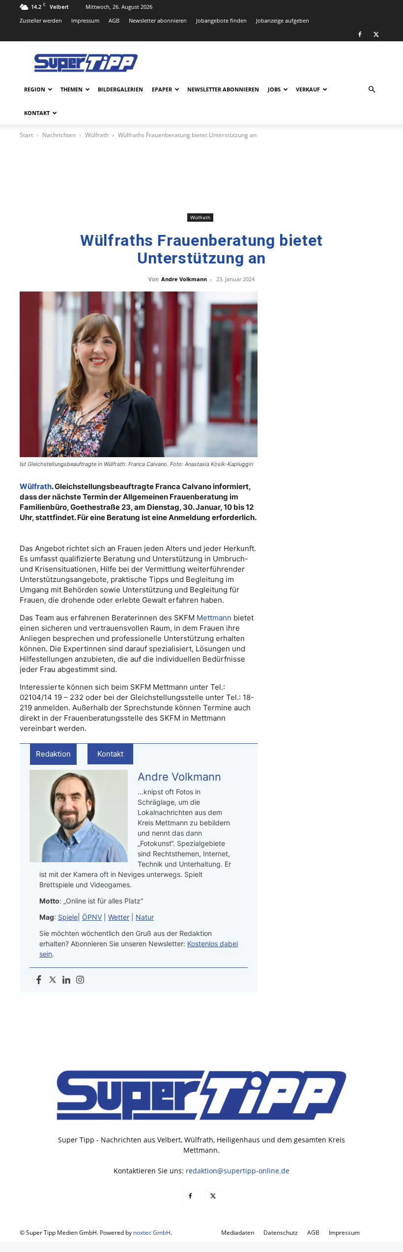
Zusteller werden (41, 20)
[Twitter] (52, 980)
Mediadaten (237, 1232)
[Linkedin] (66, 980)
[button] (371, 89)
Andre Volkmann (184, 279)
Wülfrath (97, 135)
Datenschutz (280, 1232)
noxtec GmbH (152, 1232)
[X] (376, 34)
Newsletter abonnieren (158, 20)
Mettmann (214, 617)
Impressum (85, 20)
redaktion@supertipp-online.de (237, 1170)
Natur (145, 917)
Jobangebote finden (221, 20)
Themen (71, 89)
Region (34, 89)
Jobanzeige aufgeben (282, 20)
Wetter (118, 917)
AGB (114, 20)
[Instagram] (80, 980)
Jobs (274, 89)
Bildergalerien (120, 89)
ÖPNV (92, 917)
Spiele (68, 917)
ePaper (162, 89)
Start (26, 135)
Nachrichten (59, 135)
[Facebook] (359, 34)
